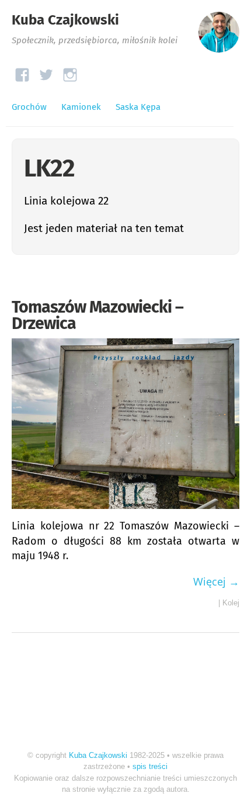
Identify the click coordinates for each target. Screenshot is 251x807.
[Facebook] (22, 71)
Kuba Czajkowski (65, 20)
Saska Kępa (138, 107)
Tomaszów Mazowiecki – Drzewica (97, 315)
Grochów (29, 107)
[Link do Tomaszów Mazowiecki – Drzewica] (125, 511)
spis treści (150, 766)
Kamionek (81, 107)
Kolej (230, 602)
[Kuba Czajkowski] (218, 38)
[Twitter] (46, 71)
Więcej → (216, 581)
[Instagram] (70, 71)
